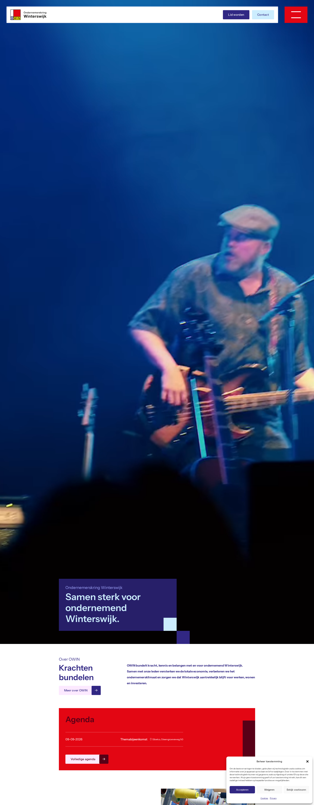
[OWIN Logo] (28, 11)
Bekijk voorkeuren (296, 789)
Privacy (273, 798)
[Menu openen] (296, 15)
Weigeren (269, 789)
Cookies (264, 798)
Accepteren (242, 789)
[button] (307, 761)
